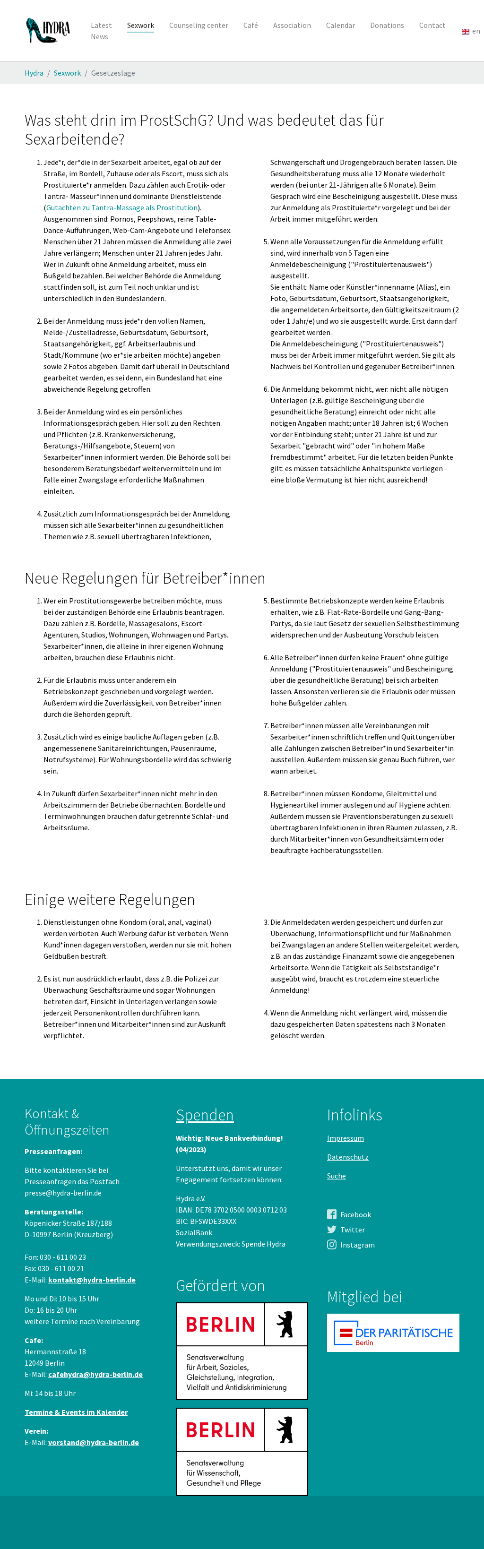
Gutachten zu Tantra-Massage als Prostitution (122, 207)
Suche (336, 1175)
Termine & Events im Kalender (76, 1412)
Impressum (345, 1138)
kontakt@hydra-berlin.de (92, 1279)
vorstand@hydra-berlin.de (93, 1442)
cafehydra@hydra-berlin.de (95, 1374)
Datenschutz (348, 1157)
